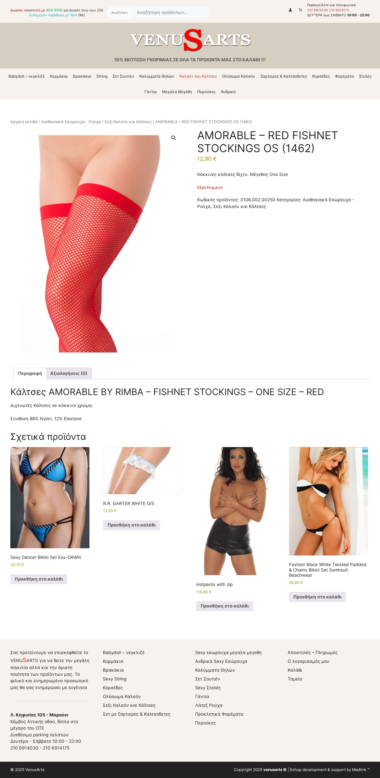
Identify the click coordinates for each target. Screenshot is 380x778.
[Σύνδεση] (290, 9)
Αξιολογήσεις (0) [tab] (68, 373)
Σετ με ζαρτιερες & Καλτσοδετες (136, 714)
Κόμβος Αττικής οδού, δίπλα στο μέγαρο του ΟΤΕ (44, 721)
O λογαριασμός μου (308, 661)
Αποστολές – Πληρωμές (313, 652)
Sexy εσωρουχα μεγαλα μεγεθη (228, 652)
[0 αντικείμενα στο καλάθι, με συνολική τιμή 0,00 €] (300, 9)
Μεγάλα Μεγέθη (177, 91)
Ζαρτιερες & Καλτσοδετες (283, 76)
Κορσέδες (321, 76)
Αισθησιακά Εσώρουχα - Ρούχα (71, 121)
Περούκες (206, 91)
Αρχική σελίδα (24, 121)
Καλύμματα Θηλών (156, 76)
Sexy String (114, 678)
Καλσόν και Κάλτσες (198, 76)
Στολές (365, 76)
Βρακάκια (82, 76)
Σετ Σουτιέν (123, 76)
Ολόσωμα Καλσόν (238, 76)
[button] (173, 138)
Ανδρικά (228, 91)
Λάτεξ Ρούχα (209, 705)
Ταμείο (295, 678)
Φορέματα (344, 76)
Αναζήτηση (119, 12)
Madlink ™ (361, 769)
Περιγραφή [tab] (30, 373)
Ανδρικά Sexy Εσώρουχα (221, 661)
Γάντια (151, 91)
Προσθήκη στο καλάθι (39, 579)
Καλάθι (295, 670)
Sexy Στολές (208, 687)
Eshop (295, 769)
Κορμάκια (59, 76)
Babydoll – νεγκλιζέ (27, 76)
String (102, 76)
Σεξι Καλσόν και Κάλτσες (128, 121)
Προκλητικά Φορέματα (219, 714)
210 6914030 (317, 10)
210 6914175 (339, 10)
